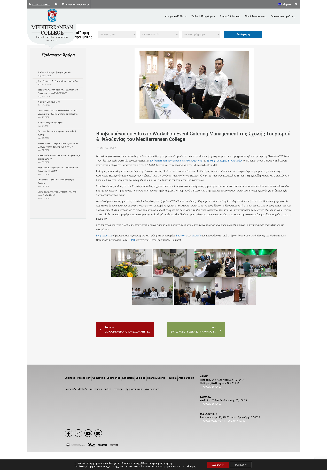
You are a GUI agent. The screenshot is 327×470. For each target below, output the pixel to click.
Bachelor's (70, 389)
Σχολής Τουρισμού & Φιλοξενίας (225, 160)
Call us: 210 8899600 (41, 4)
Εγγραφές (118, 389)
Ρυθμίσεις (241, 464)
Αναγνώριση (152, 389)
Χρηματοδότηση (134, 389)
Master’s (196, 235)
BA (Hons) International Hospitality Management (176, 160)
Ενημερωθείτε (104, 235)
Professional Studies (100, 389)
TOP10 (132, 240)
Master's (82, 389)
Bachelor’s (181, 235)
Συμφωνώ (218, 464)
